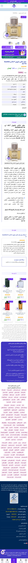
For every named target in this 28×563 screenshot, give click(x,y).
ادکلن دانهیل (21, 326)
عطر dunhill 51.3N (19, 332)
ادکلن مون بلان (24, 457)
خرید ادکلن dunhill (17, 327)
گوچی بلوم (5, 450)
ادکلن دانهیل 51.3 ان (15, 326)
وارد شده (11, 262)
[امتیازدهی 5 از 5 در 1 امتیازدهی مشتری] (14, 66)
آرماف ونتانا (16, 427)
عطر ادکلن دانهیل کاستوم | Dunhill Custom (20, 313)
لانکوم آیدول (14, 419)
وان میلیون (10, 447)
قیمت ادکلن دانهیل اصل (21, 336)
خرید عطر (22, 210)
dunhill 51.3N (20, 324)
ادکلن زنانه (18, 460)
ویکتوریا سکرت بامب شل (15, 434)
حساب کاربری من (22, 526)
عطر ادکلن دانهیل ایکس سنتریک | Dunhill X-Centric (20, 292)
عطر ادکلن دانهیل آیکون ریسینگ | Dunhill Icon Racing (7, 292)
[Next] (3, 27)
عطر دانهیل (14, 332)
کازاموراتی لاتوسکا (4, 432)
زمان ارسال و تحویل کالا (21, 531)
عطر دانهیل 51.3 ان (19, 217)
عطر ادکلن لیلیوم (22, 13)
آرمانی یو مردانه (23, 472)
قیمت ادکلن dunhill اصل (19, 335)
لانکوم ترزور (8, 419)
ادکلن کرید (5, 412)
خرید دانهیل (9, 328)
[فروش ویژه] (14, 560)
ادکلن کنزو (4, 474)
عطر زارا (7, 434)
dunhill (16, 324)
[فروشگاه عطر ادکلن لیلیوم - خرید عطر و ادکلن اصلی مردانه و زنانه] (14, 6)
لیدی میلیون (3, 447)
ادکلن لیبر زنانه (23, 470)
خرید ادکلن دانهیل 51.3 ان (16, 328)
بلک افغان (23, 399)
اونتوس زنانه (16, 414)
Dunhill (15, 13)
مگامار (18, 399)
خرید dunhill (8, 326)
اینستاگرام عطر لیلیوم (21, 536)
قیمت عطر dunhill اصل (8, 338)
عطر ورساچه (6, 405)
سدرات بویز (13, 439)
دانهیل (8, 79)
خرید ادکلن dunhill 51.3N (8, 327)
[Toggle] (25, 346)
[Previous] (24, 27)
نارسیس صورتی (11, 445)
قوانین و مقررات (22, 528)
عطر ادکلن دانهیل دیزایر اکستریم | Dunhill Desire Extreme (7, 314)
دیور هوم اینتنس (23, 397)
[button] (25, 6)
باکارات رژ (13, 452)
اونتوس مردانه (24, 414)
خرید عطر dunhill (20, 330)
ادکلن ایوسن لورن (14, 467)
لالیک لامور (11, 392)
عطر (4, 77)
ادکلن (25, 79)
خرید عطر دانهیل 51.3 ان (19, 331)
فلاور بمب (13, 454)
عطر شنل (13, 399)
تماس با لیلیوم (22, 534)
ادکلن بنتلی (24, 465)
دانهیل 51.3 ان (15, 219)
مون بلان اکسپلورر (9, 457)
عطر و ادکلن (7, 134)
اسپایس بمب (6, 454)
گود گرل (2, 414)
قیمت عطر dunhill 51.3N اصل (18, 338)
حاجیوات (25, 445)
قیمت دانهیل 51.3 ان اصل (12, 336)
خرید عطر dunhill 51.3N (11, 330)
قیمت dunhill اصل (15, 334)
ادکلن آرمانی (4, 470)
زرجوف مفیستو (24, 432)
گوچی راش (11, 450)
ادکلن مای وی (16, 472)
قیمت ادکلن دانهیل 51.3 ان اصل (9, 335)
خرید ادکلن (24, 460)
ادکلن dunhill (11, 324)
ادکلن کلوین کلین (11, 460)
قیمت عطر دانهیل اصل (13, 339)
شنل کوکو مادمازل (6, 399)
